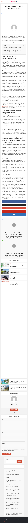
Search (7, 459)
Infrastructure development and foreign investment (14, 49)
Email (3, 438)
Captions (5, 521)
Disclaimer (14, 521)
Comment (4, 419)
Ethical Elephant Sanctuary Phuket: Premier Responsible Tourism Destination (13, 504)
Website (3, 443)
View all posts (14, 409)
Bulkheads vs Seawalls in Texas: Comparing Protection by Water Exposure (12, 476)
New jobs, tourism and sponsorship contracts (12, 47)
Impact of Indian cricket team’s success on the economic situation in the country (12, 51)
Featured (9, 521)
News (11, 263)
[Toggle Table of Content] (23, 46)
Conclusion (6, 53)
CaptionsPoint (13, 519)
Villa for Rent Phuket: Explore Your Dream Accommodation (17, 382)
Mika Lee (17, 10)
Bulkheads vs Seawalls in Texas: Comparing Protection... (16, 272)
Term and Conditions (20, 521)
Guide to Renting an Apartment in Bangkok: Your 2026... (16, 284)
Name (3, 432)
